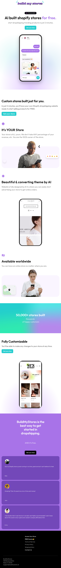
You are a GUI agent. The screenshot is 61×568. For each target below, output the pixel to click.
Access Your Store (30, 536)
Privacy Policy (29, 544)
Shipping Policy (29, 547)
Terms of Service (30, 542)
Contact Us (28, 550)
